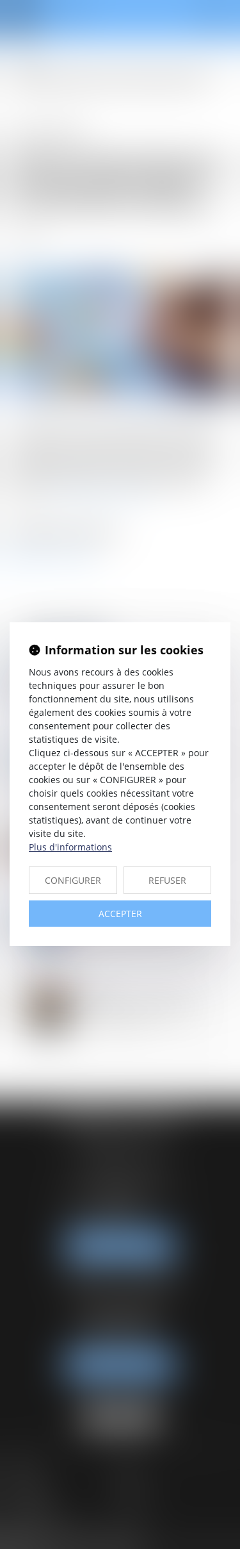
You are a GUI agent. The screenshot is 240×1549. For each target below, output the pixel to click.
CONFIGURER (73, 880)
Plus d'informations (70, 847)
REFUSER (167, 880)
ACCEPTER (120, 913)
